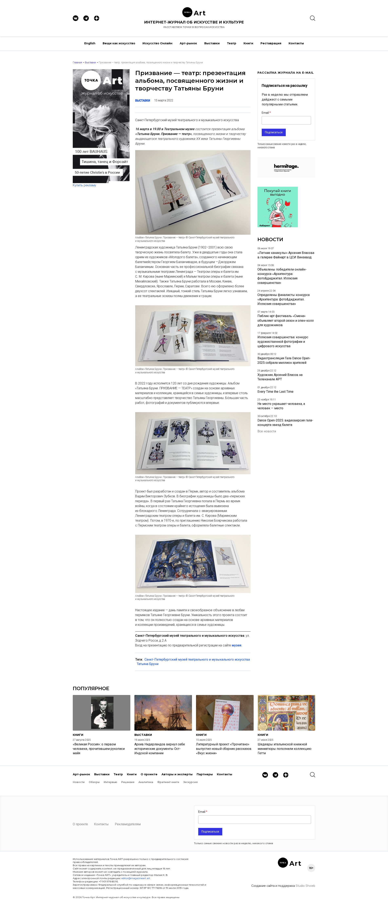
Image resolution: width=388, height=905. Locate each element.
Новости (79, 782)
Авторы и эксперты (177, 774)
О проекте (149, 774)
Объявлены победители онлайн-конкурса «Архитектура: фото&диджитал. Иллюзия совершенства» (282, 276)
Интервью (110, 782)
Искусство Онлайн (157, 43)
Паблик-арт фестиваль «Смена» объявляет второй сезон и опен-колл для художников (285, 320)
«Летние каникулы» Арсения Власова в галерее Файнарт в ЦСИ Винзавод (285, 255)
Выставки (212, 43)
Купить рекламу (84, 185)
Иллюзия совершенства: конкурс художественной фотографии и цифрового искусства (282, 341)
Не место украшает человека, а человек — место (281, 406)
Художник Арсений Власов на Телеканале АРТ (280, 377)
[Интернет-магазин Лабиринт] (277, 226)
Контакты (296, 43)
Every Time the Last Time (275, 392)
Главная (77, 62)
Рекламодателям (128, 824)
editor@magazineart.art (135, 878)
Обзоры (94, 782)
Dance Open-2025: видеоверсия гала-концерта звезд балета (285, 422)
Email (265, 112)
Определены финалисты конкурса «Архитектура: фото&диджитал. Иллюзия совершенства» (283, 299)
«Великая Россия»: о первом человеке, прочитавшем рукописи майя (99, 748)
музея (236, 645)
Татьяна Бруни (147, 664)
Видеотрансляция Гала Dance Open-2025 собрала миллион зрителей (284, 360)
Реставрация (270, 43)
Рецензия (127, 782)
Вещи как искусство (119, 43)
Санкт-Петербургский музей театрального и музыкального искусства (197, 659)
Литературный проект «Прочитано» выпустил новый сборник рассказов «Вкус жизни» (223, 748)
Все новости (266, 431)
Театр (231, 43)
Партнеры (205, 774)
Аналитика (145, 782)
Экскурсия (190, 782)
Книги (248, 43)
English (89, 43)
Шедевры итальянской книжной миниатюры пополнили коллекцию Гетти (284, 748)
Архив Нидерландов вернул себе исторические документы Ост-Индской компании (159, 748)
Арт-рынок (188, 43)
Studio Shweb (305, 886)
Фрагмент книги (168, 782)
